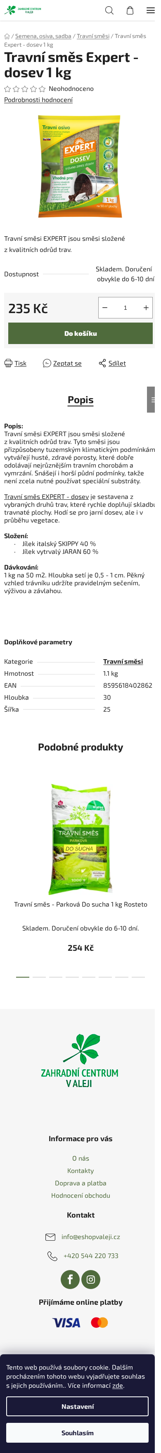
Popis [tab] (81, 399)
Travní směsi (123, 661)
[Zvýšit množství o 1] (146, 307)
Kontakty (80, 1170)
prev (8, 824)
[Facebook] (70, 1279)
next (152, 824)
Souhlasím (78, 1432)
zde (117, 1385)
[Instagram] (90, 1279)
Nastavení (78, 1406)
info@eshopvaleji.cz (91, 1236)
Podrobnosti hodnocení (38, 99)
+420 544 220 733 (91, 1255)
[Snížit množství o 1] (105, 307)
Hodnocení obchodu (80, 1195)
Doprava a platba (81, 1183)
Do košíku (80, 333)
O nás (80, 1158)
